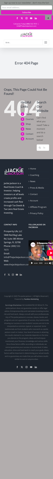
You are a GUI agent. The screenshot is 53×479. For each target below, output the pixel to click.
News (28, 128)
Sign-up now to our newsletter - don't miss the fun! (26, 2)
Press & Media (37, 187)
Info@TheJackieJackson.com (26, 26)
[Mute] (50, 263)
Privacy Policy (36, 213)
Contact (29, 133)
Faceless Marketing (31, 299)
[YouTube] (17, 275)
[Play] (32, 263)
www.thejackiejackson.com (17, 264)
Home (29, 114)
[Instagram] (13, 275)
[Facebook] (5, 275)
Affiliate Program (38, 207)
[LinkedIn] (21, 275)
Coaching (34, 175)
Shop (28, 124)
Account (30, 138)
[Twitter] (9, 275)
